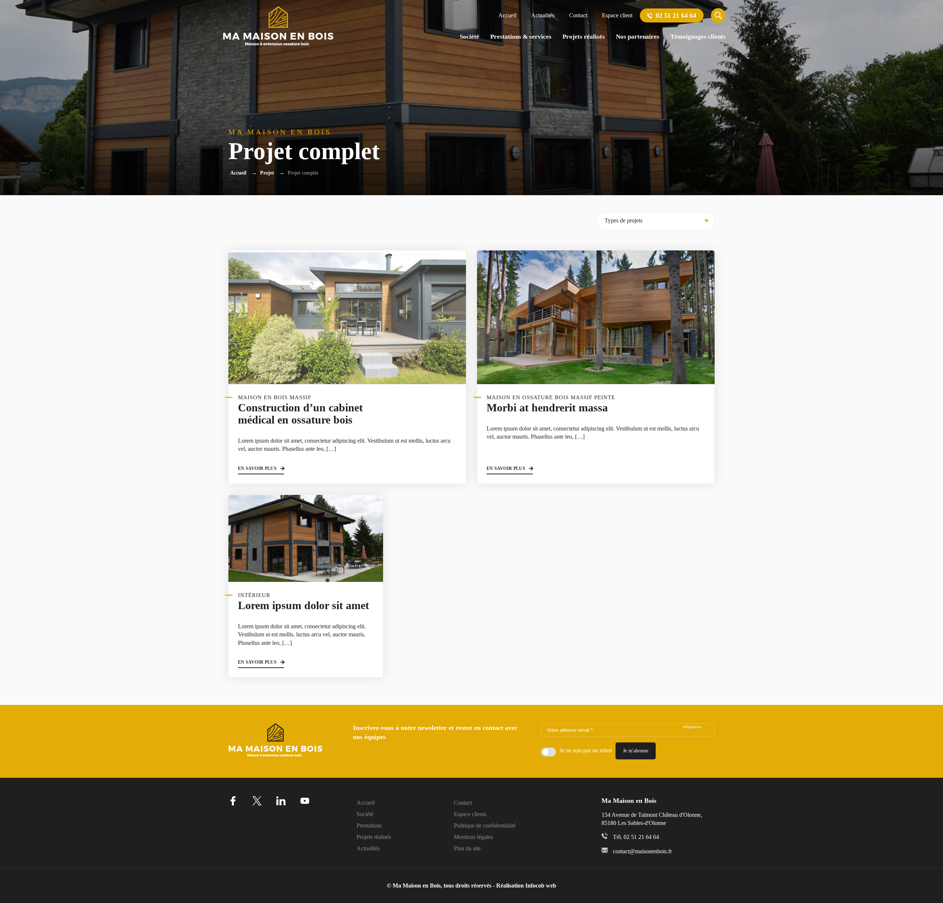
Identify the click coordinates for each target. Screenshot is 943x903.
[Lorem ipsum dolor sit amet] (305, 538)
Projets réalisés (583, 37)
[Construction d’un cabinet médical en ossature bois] (347, 317)
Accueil (507, 15)
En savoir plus (257, 468)
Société (469, 37)
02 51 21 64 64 (675, 15)
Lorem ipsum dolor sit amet (303, 605)
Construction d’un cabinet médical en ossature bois (300, 413)
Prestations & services (520, 37)
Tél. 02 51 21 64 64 (636, 837)
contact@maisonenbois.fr (642, 851)
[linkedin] (280, 800)
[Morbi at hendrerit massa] (596, 317)
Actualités (542, 15)
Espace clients (470, 814)
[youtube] (304, 800)
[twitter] (257, 800)
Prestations (369, 826)
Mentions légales (473, 837)
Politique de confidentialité (485, 826)
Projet (267, 173)
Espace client (617, 15)
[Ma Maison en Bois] (278, 26)
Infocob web (540, 885)
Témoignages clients (698, 37)
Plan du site (467, 848)
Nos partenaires (637, 37)
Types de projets (623, 220)
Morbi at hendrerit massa (547, 407)
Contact (578, 15)
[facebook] (233, 800)
